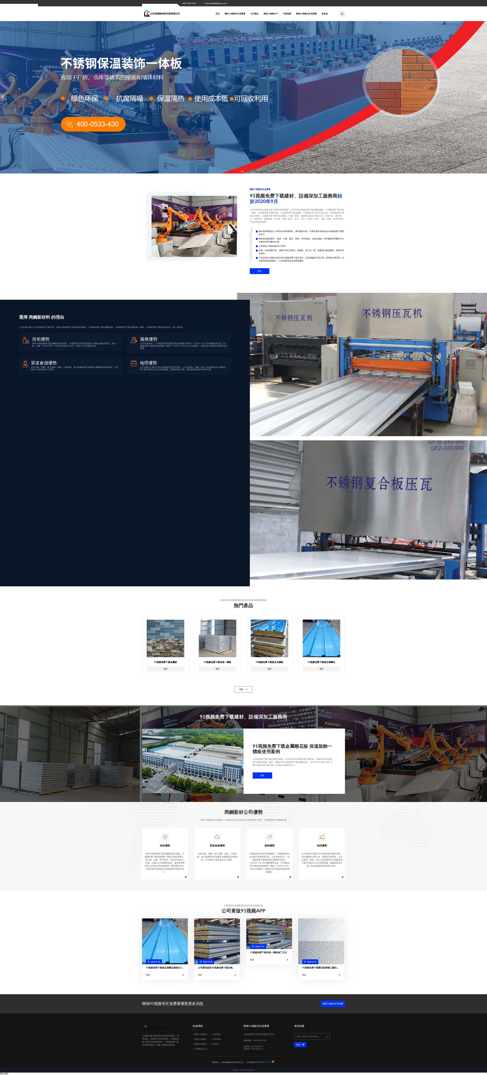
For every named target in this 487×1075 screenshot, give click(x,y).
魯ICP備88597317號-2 (256, 1062)
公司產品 (254, 14)
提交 (298, 1045)
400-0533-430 (189, 3)
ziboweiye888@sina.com (216, 3)
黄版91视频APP (271, 14)
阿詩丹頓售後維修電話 (247, 1070)
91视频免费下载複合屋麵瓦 (321, 662)
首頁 (218, 14)
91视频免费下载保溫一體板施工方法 (268, 952)
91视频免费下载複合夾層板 (269, 662)
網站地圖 (4, 1074)
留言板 (325, 14)
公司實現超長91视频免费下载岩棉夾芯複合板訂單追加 (217, 968)
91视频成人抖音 (202, 1049)
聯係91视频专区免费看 (306, 14)
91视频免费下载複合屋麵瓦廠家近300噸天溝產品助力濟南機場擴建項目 (165, 968)
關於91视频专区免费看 (235, 14)
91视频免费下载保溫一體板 (217, 662)
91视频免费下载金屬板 (165, 662)
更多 (260, 271)
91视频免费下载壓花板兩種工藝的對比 (321, 968)
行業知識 (287, 14)
